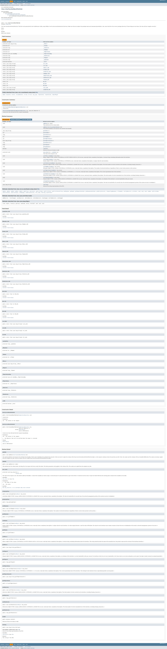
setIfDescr (46, 155)
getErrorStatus (47, 191)
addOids (45, 123)
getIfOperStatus (47, 138)
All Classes (28, 3)
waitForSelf (49, 192)
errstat (30, 94)
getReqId (72, 191)
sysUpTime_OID (46, 89)
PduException (22, 429)
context (13, 94)
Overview (2, 1)
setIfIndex (46, 159)
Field (10, 5)
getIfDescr (46, 130)
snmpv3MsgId (55, 94)
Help (27, 1)
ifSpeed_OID (46, 79)
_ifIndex (45, 45)
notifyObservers (127, 191)
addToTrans (26, 191)
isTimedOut (120, 191)
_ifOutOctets (46, 55)
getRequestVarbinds (79, 191)
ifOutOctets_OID (47, 77)
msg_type (35, 94)
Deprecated (19, 1)
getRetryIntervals (100, 191)
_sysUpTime (46, 59)
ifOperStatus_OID (47, 75)
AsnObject (51, 155)
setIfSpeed (46, 177)
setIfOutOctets (47, 173)
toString (45, 184)
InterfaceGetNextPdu (6, 19)
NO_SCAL (45, 85)
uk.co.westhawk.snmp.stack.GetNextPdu (16, 14)
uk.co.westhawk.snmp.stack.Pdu (12, 13)
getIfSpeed (46, 144)
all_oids (45, 63)
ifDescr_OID (46, 67)
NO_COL (44, 81)
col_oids (45, 65)
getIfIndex (46, 132)
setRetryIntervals (30, 192)
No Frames (20, 3)
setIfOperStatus (47, 170)
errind (25, 94)
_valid (44, 61)
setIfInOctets (46, 163)
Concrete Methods (26, 119)
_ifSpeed (45, 57)
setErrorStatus (6, 192)
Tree (15, 1)
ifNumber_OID (46, 73)
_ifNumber (45, 49)
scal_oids (45, 87)
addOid (4, 191)
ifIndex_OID (46, 69)
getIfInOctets (46, 134)
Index (23, 1)
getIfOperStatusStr (48, 140)
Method (17, 5)
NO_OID (44, 83)
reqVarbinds (41, 94)
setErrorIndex (155, 191)
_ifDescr (45, 43)
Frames (15, 3)
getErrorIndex (39, 191)
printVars (134, 191)
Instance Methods (15, 119)
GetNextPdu (8, 24)
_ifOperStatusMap (47, 53)
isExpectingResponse (111, 191)
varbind (54, 152)
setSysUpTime (46, 181)
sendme (149, 191)
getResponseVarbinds (90, 191)
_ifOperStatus (46, 51)
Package (7, 1)
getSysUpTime (46, 146)
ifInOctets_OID (47, 71)
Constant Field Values (8, 217)
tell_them (37, 192)
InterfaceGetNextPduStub (9, 107)
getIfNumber (46, 136)
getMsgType (66, 191)
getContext (32, 191)
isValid (45, 148)
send (139, 191)
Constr (13, 5)
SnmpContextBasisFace (20, 107)
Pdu (37, 92)
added (4, 94)
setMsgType (21, 192)
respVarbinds (48, 94)
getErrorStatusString (57, 191)
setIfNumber (46, 166)
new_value (45, 152)
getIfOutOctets (47, 142)
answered (8, 94)
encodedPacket (19, 94)
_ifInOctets (46, 47)
